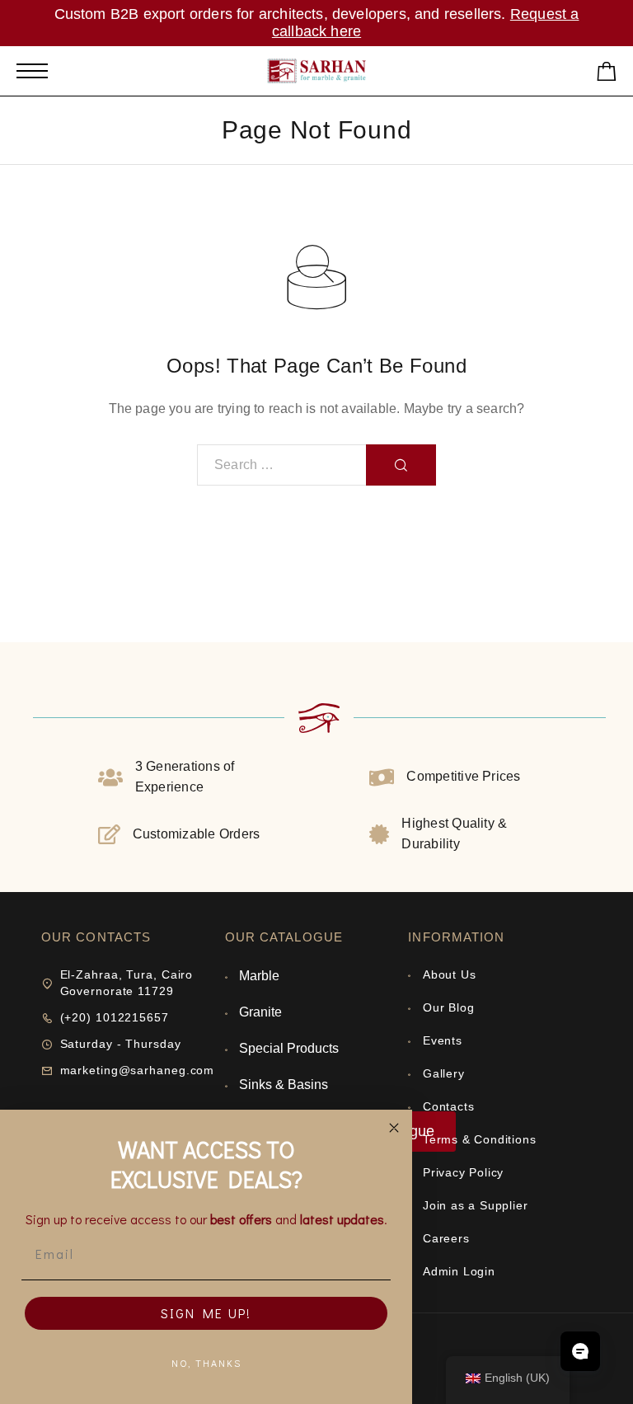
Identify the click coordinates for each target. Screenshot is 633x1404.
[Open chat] (580, 1351)
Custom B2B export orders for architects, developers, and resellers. (282, 14)
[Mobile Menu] (32, 71)
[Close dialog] (394, 1128)
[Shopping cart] (607, 74)
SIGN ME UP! (206, 1313)
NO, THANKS (206, 1362)
